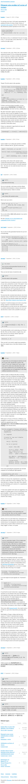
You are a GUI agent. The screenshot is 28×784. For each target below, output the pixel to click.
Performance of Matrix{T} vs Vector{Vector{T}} (6, 761)
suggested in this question (7, 25)
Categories (7, 774)
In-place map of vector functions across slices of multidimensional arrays (7, 752)
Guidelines (14, 774)
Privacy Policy (13, 776)
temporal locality (13, 608)
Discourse (9, 780)
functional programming (8, 564)
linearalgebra (10, 730)
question (9, 739)
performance (7, 766)
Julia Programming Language (8, 1)
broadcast (3, 11)
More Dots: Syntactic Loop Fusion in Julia (16, 300)
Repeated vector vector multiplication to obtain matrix (7, 735)
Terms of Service (5, 776)
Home (2, 774)
